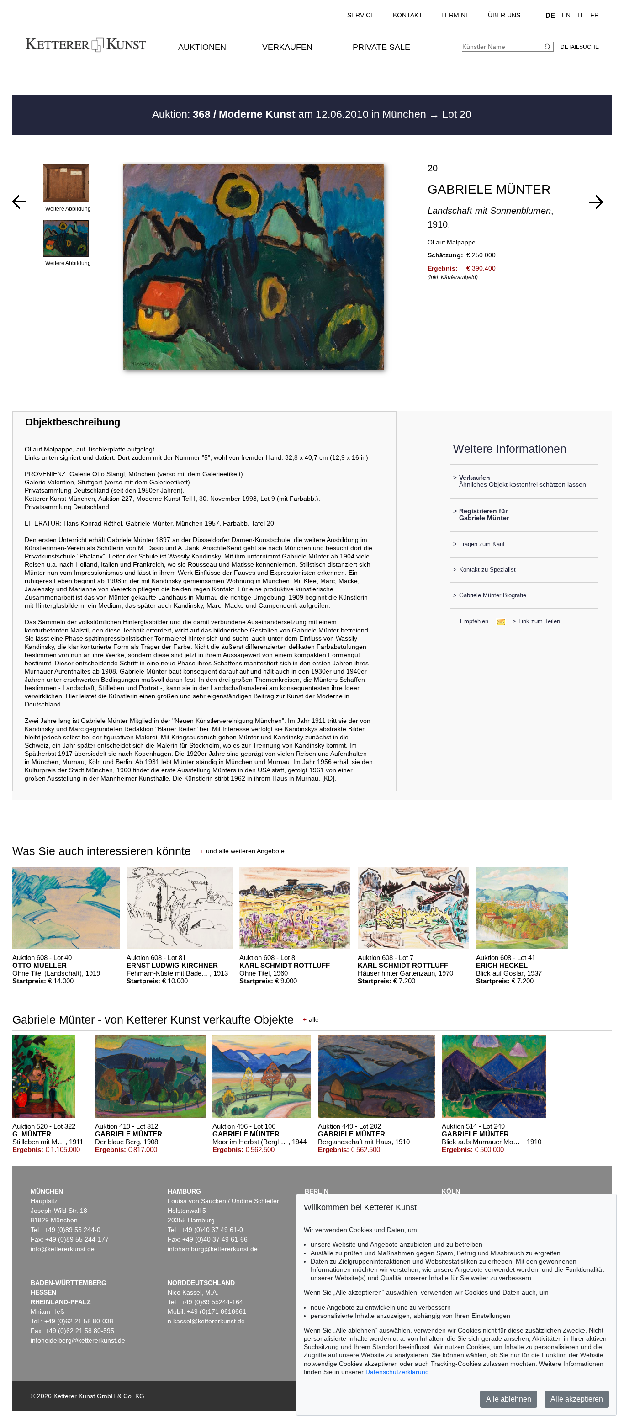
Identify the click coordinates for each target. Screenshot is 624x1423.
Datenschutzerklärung (397, 1371)
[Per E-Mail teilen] (498, 621)
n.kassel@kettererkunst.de (206, 1321)
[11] (596, 202)
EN (566, 15)
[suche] (548, 46)
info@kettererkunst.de (63, 1249)
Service (361, 15)
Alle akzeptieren (576, 1399)
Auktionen (202, 47)
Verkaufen (287, 47)
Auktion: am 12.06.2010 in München (290, 114)
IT (580, 15)
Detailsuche (580, 47)
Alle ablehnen (508, 1399)
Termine (455, 15)
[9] (19, 202)
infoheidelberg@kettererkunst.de (78, 1340)
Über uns (504, 15)
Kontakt (408, 15)
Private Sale (381, 47)
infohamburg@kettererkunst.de (213, 1249)
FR (594, 15)
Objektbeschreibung (72, 422)
